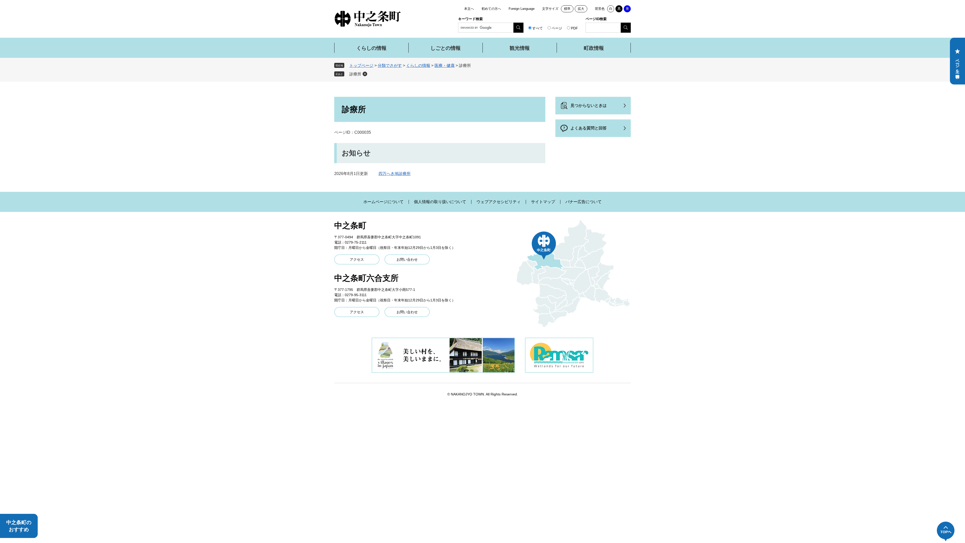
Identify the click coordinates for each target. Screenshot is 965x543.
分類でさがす (390, 65)
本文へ (469, 9)
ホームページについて (383, 202)
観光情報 (520, 48)
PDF (574, 28)
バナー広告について (583, 202)
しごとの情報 (445, 48)
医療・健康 (445, 65)
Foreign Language (522, 9)
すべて (537, 28)
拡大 (581, 9)
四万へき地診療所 (394, 173)
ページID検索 (596, 19)
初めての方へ (491, 9)
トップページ (361, 65)
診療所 (355, 74)
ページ (557, 28)
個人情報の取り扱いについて (440, 202)
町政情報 (594, 48)
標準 (567, 9)
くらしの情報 (371, 48)
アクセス (357, 259)
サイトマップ (543, 202)
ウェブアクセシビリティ (498, 202)
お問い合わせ (407, 259)
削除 (365, 74)
